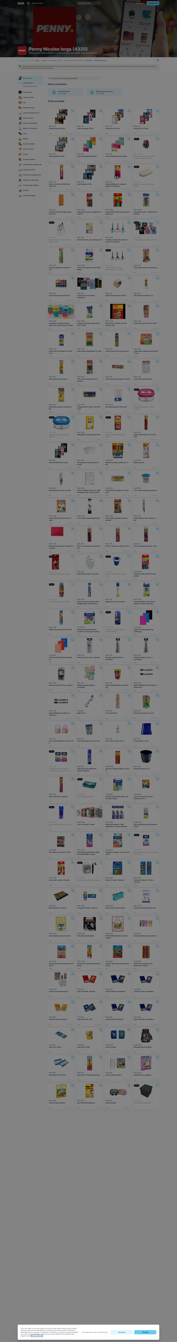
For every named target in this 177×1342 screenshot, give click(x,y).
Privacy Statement (37, 1336)
